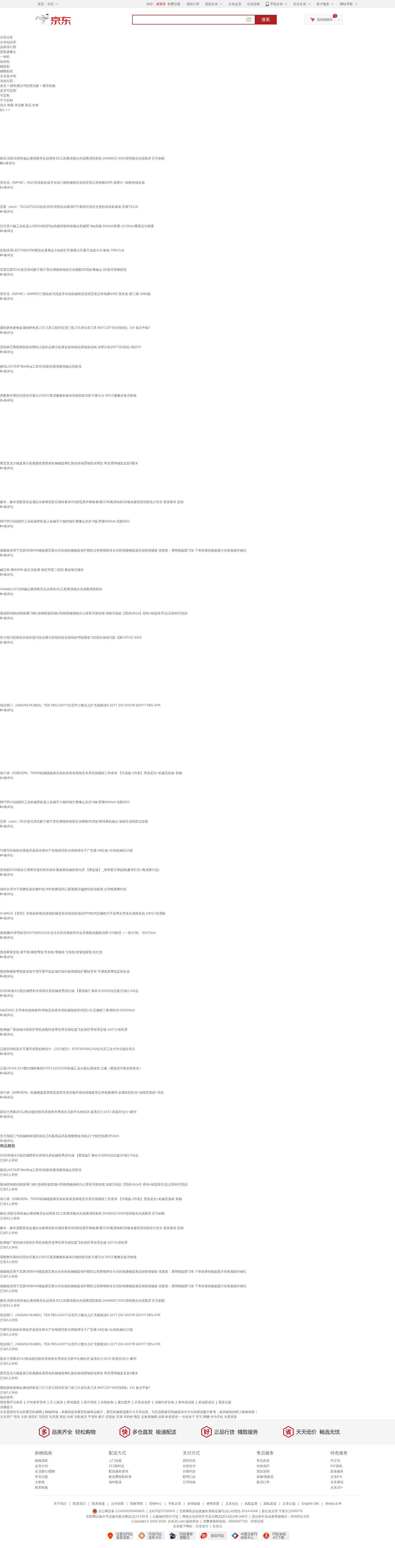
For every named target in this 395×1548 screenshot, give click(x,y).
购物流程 (41, 1460)
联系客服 (41, 1487)
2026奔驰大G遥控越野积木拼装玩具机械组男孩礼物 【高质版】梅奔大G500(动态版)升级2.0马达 (69, 991)
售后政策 (263, 1460)
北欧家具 (80, 1417)
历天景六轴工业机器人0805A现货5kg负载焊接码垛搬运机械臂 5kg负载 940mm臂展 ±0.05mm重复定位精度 (77, 226)
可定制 (5, 95)
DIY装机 (336, 1466)
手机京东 (276, 4)
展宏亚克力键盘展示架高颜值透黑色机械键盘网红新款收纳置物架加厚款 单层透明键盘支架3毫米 (69, 463)
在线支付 (189, 1466)
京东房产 (6, 1417)
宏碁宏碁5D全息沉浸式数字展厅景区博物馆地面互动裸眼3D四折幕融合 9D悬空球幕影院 (63, 270)
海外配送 (115, 1482)
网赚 (206, 1417)
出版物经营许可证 (165, 1516)
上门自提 (115, 1460)
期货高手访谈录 (11, 1402)
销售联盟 (212, 1504)
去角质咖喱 (149, 1417)
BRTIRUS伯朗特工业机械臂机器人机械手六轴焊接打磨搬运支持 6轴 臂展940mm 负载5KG (65, 521)
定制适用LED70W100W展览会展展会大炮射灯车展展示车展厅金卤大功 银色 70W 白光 (62, 250)
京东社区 (231, 1504)
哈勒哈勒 (107, 1402)
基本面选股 (186, 1402)
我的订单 (192, 4)
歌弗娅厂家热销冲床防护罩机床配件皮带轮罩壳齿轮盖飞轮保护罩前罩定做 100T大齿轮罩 (64, 1029)
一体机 (5, 57)
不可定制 (6, 100)
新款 (63, 1417)
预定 (137, 1417)
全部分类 (6, 37)
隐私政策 (270, 1504)
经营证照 (257, 1521)
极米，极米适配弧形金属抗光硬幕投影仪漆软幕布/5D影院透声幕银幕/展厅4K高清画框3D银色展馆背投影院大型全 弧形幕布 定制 (92, 502)
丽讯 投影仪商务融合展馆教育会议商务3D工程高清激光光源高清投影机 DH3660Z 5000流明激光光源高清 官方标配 (82, 158)
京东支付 (202, 1526)
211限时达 (116, 1466)
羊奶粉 (128, 1417)
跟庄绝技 (90, 1402)
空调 (119, 1417)
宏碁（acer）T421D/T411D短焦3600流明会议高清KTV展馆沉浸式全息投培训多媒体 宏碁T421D (69, 207)
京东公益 (289, 1504)
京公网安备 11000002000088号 (121, 1511)
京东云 (217, 1526)
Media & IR (333, 1504)
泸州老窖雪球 (36, 1402)
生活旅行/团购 (45, 1471)
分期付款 (189, 1471)
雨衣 (17, 1417)
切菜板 (110, 1417)
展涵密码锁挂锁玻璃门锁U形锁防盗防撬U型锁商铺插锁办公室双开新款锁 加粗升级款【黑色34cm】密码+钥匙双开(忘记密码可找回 (94, 613)
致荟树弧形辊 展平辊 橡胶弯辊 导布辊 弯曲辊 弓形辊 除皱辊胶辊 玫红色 (51, 952)
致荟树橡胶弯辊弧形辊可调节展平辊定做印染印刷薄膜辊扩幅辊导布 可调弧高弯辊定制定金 (65, 971)
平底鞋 (93, 1417)
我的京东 (211, 4)
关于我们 (60, 1504)
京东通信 (337, 1482)
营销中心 (155, 1504)
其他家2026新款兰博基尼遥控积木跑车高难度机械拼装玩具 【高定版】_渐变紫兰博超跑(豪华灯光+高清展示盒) (79, 870)
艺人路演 (56, 1402)
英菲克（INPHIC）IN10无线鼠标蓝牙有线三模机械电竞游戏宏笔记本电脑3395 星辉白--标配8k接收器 (72, 182)
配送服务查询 (118, 1471)
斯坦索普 (73, 1402)
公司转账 (189, 1482)
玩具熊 (54, 1417)
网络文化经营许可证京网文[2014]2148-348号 (215, 1516)
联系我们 (79, 1504)
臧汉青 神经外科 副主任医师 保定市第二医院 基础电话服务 (42, 570)
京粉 (24, 1417)
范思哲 (43, 1417)
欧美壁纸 (171, 1417)
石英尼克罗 (143, 1402)
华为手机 (216, 1417)
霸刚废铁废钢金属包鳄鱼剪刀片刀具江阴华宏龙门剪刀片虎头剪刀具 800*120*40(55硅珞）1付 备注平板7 (75, 328)
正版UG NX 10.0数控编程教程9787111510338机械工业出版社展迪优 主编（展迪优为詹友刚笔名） (71, 1068)
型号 (199, 1417)
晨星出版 (224, 1402)
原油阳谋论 (206, 1402)
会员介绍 (41, 1466)
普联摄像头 (8, 52)
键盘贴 (5, 66)
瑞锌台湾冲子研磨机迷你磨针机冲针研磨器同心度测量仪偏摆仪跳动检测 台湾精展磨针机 (63, 889)
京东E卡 (336, 1477)
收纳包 (5, 61)
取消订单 (263, 1482)
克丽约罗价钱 (164, 1402)
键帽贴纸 (6, 71)
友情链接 (193, 1504)
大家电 (40, 1482)
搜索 (265, 19)
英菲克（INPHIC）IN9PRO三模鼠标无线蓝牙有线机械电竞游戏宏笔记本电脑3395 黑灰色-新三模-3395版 (75, 294)
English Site (310, 1504)
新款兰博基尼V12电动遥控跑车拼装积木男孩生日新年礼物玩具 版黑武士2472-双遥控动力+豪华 (68, 1112)
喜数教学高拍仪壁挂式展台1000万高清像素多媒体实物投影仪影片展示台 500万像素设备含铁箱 (68, 395)
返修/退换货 (265, 1477)
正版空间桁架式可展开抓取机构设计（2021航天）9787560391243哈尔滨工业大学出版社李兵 (67, 1049)
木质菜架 (230, 1417)
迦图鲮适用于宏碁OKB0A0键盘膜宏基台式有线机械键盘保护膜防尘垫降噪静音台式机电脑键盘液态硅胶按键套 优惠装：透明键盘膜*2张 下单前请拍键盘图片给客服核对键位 (123, 550)
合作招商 (117, 1504)
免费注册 (173, 4)
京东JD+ (337, 1487)
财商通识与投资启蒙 (24, 86)
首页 (3, 86)
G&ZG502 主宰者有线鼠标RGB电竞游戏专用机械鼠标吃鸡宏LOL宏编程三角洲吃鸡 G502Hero (67, 1010)
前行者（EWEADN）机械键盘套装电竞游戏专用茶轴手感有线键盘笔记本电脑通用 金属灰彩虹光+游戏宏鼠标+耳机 (82, 1092)
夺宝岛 (335, 1460)
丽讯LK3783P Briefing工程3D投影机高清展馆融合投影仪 (41, 366)
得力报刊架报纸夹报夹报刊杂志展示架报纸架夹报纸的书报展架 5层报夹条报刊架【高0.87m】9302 (71, 637)
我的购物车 (325, 20)
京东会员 (234, 4)
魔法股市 (124, 1402)
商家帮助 (136, 1504)
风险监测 (251, 1504)
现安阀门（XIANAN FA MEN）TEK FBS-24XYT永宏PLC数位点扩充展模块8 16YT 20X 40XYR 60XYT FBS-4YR (80, 705)
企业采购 (253, 4)
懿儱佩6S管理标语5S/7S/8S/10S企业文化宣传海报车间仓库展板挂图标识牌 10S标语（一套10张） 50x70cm (78, 933)
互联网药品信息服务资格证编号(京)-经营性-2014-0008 (218, 1511)
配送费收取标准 (120, 1477)
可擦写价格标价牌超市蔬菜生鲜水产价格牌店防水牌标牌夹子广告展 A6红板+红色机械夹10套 (66, 850)
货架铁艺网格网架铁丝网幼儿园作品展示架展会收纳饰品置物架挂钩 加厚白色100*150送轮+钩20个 (71, 347)
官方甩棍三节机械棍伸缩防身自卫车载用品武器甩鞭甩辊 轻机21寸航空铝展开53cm (59, 1136)
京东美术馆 (8, 76)
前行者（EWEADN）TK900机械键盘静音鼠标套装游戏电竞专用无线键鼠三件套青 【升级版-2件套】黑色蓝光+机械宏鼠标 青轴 (91, 773)
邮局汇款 (189, 1477)
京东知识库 (8, 42)
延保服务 (337, 1471)
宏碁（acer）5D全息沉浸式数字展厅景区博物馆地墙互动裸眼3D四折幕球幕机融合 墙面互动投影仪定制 (74, 821)
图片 (101, 1417)
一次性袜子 (187, 1417)
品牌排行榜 (8, 47)
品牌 (161, 1417)
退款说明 (263, 1471)
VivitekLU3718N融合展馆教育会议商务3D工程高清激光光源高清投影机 (51, 589)
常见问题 (41, 1477)
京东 (71, 21)
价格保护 (263, 1466)
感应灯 (33, 1417)
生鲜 (70, 1417)
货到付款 (189, 1460)
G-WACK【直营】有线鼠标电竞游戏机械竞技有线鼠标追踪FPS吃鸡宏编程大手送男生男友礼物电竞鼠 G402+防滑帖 (83, 913)
